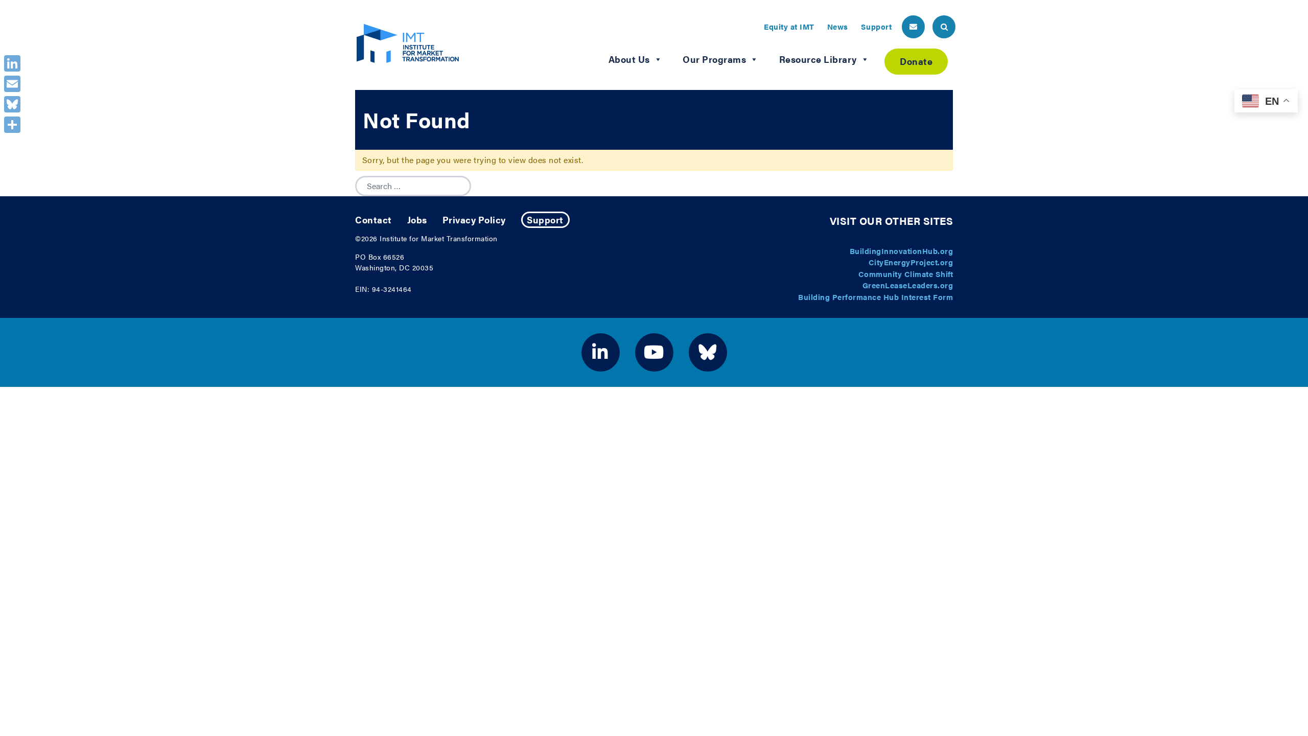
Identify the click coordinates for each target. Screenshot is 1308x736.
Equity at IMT (789, 26)
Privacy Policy (474, 219)
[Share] (12, 124)
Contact (373, 219)
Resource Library (818, 59)
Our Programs (714, 59)
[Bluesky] (12, 104)
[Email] (12, 84)
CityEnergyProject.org (911, 262)
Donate (916, 61)
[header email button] (913, 26)
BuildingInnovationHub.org (901, 250)
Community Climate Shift (905, 273)
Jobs (417, 219)
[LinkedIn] (12, 63)
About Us (629, 59)
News (837, 26)
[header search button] (943, 26)
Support (876, 26)
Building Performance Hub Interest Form (875, 296)
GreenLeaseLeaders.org (907, 285)
